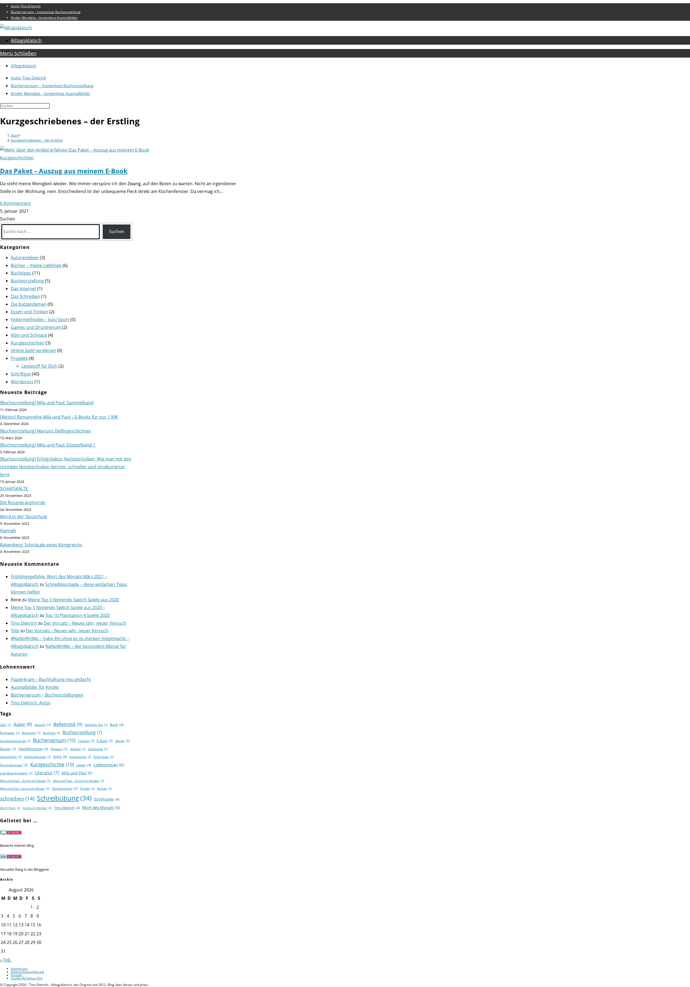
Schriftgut (21, 374)
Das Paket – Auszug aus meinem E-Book (63, 170)
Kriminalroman (14, 765)
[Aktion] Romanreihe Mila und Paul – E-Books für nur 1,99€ (59, 417)
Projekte (19, 358)
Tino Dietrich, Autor (31, 703)
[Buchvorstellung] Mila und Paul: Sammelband (47, 403)
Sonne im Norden (37, 808)
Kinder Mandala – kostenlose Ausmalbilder (44, 17)
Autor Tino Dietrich (26, 6)
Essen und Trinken (29, 312)
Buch (116, 724)
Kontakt (16, 975)
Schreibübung (64, 797)
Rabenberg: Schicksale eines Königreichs (41, 545)
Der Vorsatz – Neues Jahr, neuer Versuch (85, 623)
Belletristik (67, 724)
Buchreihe (31, 733)
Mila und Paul (76, 772)
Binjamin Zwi (96, 725)
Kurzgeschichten (17, 158)
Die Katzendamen (29, 304)
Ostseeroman (65, 788)
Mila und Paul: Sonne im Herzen (24, 789)
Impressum (19, 968)
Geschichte (98, 749)
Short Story (10, 808)
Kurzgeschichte (52, 764)
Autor (22, 724)
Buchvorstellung (27, 281)
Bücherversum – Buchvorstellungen (47, 695)
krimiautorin (80, 757)
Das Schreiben (25, 296)
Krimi (60, 756)
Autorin (42, 724)
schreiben (17, 798)
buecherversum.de (15, 741)
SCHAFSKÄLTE (14, 488)
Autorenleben (25, 258)
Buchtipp (51, 733)
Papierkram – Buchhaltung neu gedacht (51, 679)
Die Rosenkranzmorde (22, 502)
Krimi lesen (103, 757)
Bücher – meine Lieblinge (36, 265)
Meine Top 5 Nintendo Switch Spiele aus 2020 (73, 600)
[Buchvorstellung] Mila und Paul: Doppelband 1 (47, 445)
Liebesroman (109, 764)
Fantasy (59, 749)
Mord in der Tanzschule (23, 516)
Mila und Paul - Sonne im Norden (78, 781)
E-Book (105, 741)
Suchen (7, 219)
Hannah (8, 530)
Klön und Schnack (29, 335)
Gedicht (77, 749)
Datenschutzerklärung (27, 972)
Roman (104, 789)
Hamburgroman (37, 757)
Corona (86, 741)
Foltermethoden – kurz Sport (40, 319)
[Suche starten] (53, 107)
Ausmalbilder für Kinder (35, 687)
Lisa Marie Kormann (16, 773)
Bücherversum (54, 740)
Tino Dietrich (24, 623)
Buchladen (9, 733)
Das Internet (23, 288)
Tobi (15, 631)
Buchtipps (21, 273)
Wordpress (22, 382)
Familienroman (33, 748)
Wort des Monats (101, 807)
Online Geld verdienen (33, 350)
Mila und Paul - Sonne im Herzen (25, 781)
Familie (8, 749)
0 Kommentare (15, 203)
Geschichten (11, 757)
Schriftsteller (106, 799)
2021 (5, 725)
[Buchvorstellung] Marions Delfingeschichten (45, 431)
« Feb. (6, 960)
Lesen (83, 765)
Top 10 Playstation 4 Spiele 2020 (77, 615)
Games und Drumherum (36, 327)
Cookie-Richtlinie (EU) (27, 978)
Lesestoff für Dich (39, 366)
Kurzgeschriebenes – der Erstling (37, 140)
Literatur (47, 773)
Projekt (87, 789)
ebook (122, 741)
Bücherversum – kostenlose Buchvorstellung (46, 12)
